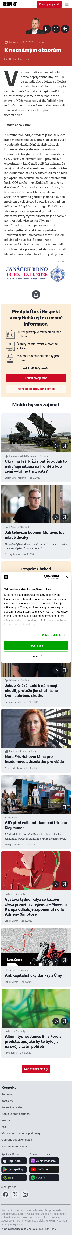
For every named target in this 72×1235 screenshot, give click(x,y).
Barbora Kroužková (15, 702)
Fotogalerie (11, 817)
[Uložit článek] (47, 29)
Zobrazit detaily (51, 635)
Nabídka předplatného (15, 1114)
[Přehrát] (55, 445)
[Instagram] (25, 1197)
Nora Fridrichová (14, 768)
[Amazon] (14, 1177)
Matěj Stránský (12, 844)
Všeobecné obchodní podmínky (21, 1133)
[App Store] (14, 1160)
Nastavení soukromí (14, 1146)
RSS (4, 1127)
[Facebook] (5, 1197)
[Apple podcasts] (44, 1160)
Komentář (14, 42)
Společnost (11, 527)
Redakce (7, 1094)
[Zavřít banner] (67, 577)
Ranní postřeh (16, 751)
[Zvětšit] (36, 24)
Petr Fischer (10, 59)
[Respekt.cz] (10, 4)
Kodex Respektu (11, 1107)
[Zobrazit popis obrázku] (56, 29)
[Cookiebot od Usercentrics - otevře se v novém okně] (44, 577)
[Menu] (66, 4)
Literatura (10, 970)
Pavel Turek (11, 1052)
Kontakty (7, 1101)
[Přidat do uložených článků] (64, 445)
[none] (65, 29)
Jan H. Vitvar (11, 920)
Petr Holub (23, 59)
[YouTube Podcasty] (44, 1169)
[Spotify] (44, 1177)
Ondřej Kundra (12, 554)
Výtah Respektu (28, 456)
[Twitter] (15, 1197)
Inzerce (6, 1120)
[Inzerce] (36, 273)
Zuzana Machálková (15, 477)
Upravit (34, 655)
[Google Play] (14, 1169)
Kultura (9, 894)
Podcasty (14, 456)
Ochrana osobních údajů (16, 1139)
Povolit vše (36, 645)
